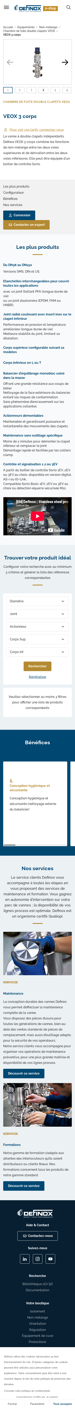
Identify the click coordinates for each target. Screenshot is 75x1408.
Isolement (37, 1311)
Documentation (37, 1290)
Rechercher (37, 666)
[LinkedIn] (25, 1259)
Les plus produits (16, 186)
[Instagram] (37, 1259)
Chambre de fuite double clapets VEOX (29, 31)
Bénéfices (10, 199)
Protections (37, 1342)
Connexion (22, 215)
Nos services (12, 205)
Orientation (37, 1324)
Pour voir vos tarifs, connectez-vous (37, 130)
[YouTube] (50, 1259)
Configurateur (13, 192)
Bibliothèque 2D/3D (37, 1284)
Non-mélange (48, 27)
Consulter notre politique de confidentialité (27, 1391)
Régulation (37, 1330)
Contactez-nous (40, 1236)
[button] (65, 62)
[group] (37, 62)
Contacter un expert (29, 225)
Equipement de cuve (37, 1336)
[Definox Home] (36, 8)
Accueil (8, 27)
